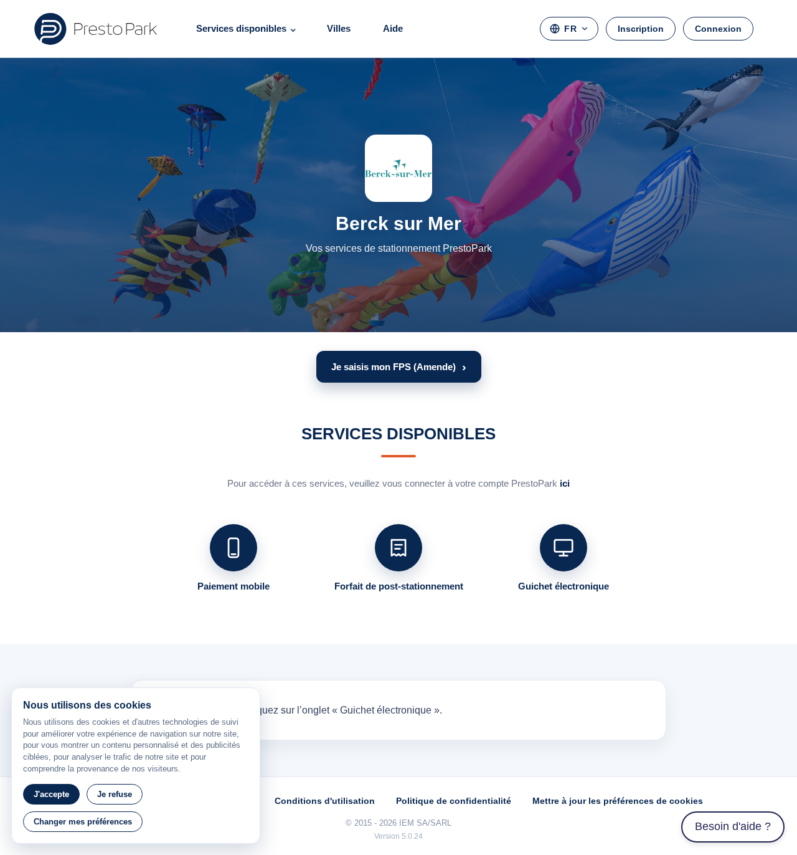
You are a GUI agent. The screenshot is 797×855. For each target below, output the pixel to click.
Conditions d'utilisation (325, 801)
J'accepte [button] (51, 794)
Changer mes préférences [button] (83, 821)
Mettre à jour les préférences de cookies (617, 801)
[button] (398, 367)
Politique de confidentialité (453, 801)
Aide (393, 28)
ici (565, 483)
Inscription (641, 29)
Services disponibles (241, 28)
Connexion (718, 29)
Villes (339, 28)
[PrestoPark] (96, 28)
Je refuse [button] (114, 794)
